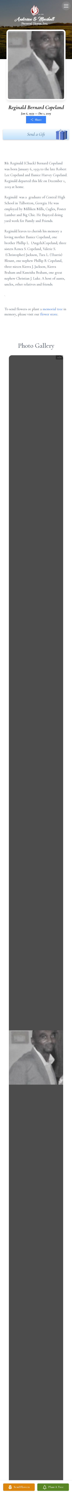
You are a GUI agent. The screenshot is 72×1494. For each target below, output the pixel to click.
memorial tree (53, 309)
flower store (48, 314)
